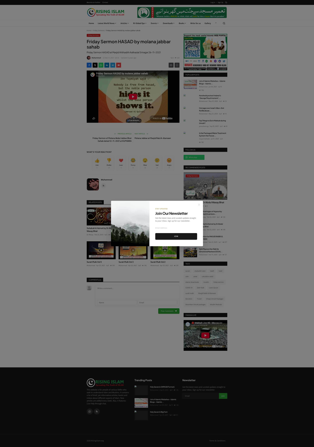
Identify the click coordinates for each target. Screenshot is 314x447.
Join (176, 236)
